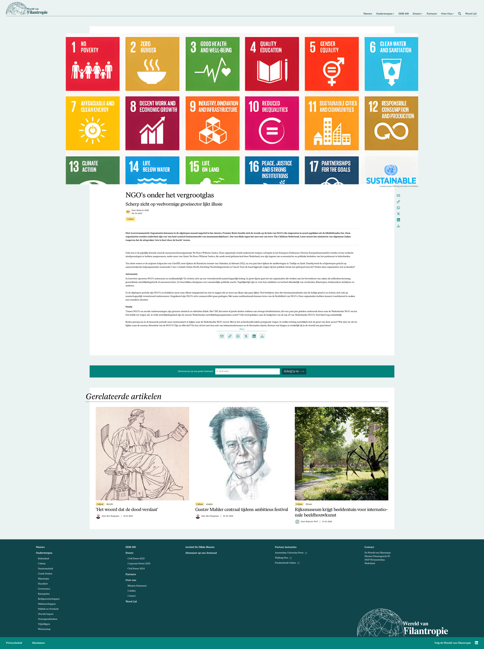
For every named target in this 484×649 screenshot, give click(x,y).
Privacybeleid (14, 643)
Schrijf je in (291, 371)
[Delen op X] (398, 214)
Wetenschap (44, 629)
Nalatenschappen (47, 604)
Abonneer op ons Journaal (201, 553)
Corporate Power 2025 (139, 564)
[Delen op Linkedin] (398, 220)
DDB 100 (131, 547)
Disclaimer (38, 643)
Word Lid (131, 601)
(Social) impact (45, 614)
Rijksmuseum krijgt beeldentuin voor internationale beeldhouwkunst (341, 513)
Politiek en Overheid (48, 609)
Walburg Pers (281, 558)
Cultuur (42, 564)
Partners (131, 574)
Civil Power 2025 (136, 559)
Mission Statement (137, 586)
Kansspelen (44, 594)
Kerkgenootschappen (49, 599)
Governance (44, 589)
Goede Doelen (45, 574)
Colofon (132, 591)
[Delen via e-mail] (398, 196)
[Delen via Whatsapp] (398, 208)
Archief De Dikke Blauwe (200, 547)
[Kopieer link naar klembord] (398, 202)
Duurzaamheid (45, 569)
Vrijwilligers (44, 624)
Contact (132, 596)
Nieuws (40, 547)
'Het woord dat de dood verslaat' (127, 510)
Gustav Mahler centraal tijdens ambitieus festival (241, 510)
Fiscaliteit (43, 584)
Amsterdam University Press (289, 553)
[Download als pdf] (398, 226)
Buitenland (43, 559)
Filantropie (43, 579)
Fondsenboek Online (285, 563)
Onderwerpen (44, 553)
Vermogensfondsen (47, 619)
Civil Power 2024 (136, 569)
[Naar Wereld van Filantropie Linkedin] (476, 642)
